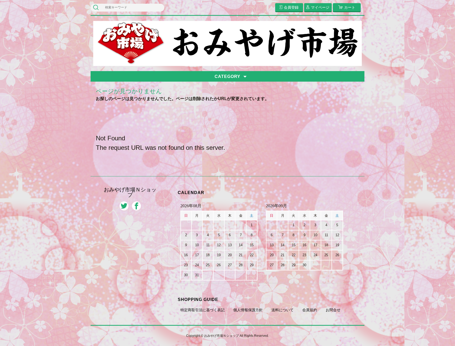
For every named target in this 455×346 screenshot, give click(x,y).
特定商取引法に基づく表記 (202, 310)
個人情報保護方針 (248, 310)
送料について (282, 310)
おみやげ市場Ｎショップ (130, 192)
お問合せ (333, 310)
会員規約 (309, 310)
